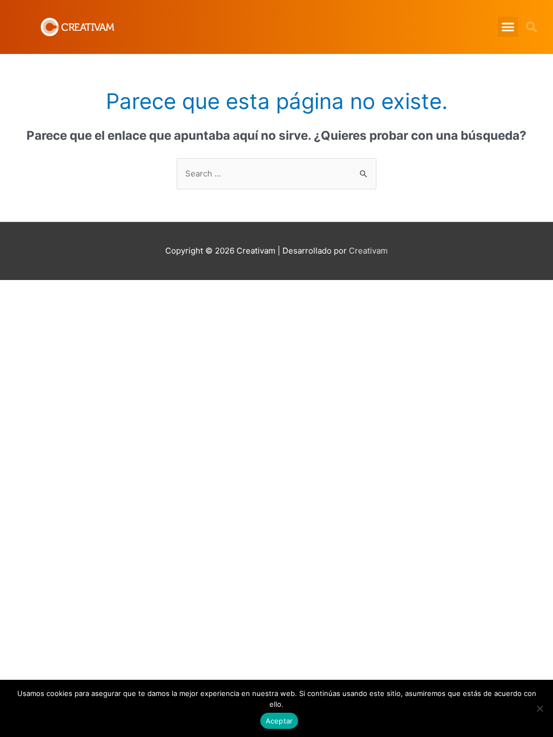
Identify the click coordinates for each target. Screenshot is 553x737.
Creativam (368, 250)
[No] (539, 708)
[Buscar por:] (276, 173)
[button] (508, 27)
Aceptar (279, 720)
